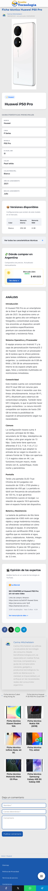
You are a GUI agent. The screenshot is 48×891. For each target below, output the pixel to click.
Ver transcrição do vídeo (17, 615)
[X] (11, 629)
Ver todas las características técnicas (21, 240)
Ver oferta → (14, 281)
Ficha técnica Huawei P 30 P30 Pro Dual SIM (35, 695)
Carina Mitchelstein (14, 14)
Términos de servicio (10, 878)
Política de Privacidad (10, 871)
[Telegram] (24, 629)
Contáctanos (7, 884)
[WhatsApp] (17, 629)
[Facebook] (4, 629)
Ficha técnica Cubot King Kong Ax (12, 695)
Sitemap (5, 865)
